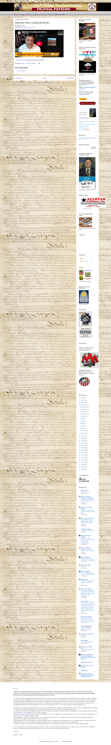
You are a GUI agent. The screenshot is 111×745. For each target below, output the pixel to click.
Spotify (88, 124)
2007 (82, 467)
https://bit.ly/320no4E (84, 94)
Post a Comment (21, 70)
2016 (82, 445)
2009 (82, 462)
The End (83, 635)
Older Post (70, 78)
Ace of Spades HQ (86, 626)
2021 (82, 405)
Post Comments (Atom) (48, 82)
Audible (85, 128)
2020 (82, 436)
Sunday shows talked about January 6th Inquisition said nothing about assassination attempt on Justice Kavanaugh (88, 593)
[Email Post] (39, 63)
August (82, 416)
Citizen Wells (84, 601)
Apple (80, 126)
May (81, 423)
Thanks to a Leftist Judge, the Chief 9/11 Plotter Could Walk (88, 511)
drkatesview (84, 579)
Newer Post (18, 78)
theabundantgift (85, 565)
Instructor (26, 27)
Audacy (93, 124)
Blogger (70, 741)
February (83, 430)
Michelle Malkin (85, 571)
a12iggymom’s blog (86, 662)
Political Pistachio (20, 60)
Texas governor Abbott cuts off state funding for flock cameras (88, 501)
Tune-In (81, 128)
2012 (82, 455)
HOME (15, 14)
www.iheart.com (82, 124)
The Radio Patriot (86, 529)
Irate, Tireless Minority (87, 518)
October (82, 411)
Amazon (81, 129)
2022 (82, 402)
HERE (85, 84)
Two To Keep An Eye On (87, 642)
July (81, 419)
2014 (82, 450)
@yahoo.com (47, 723)
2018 (82, 441)
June (82, 421)
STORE (22, 14)
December (83, 407)
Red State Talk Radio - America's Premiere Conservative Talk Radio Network (88, 656)
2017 (82, 443)
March (82, 428)
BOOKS (29, 14)
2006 (82, 469)
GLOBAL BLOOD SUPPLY (87, 530)
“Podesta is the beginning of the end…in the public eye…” (88, 582)
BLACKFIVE (84, 640)
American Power (85, 547)
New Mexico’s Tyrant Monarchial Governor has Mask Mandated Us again (87, 619)
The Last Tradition (86, 589)
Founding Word (85, 557)
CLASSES (42, 14)
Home (44, 78)
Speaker (21, 27)
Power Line (84, 490)
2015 (82, 448)
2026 (82, 397)
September (83, 414)
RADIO (35, 14)
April (81, 426)
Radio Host (32, 27)
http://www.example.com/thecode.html (24, 714)
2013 (82, 452)
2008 (82, 464)
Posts (82, 258)
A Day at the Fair (85, 491)
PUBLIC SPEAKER (60, 14)
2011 (82, 457)
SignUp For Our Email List (87, 103)
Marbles (83, 566)
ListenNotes (87, 129)
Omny (87, 126)
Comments (84, 261)
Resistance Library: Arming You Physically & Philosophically (87, 675)
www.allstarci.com (87, 208)
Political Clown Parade (87, 634)
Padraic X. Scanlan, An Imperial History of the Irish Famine (87, 551)
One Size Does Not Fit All (87, 649)
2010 (82, 460)
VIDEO (50, 14)
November (83, 409)
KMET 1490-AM (85, 118)
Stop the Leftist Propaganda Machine (87, 497)
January (82, 433)
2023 (82, 400)
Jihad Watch (84, 670)
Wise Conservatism (86, 616)
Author (16, 27)
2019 (82, 438)
